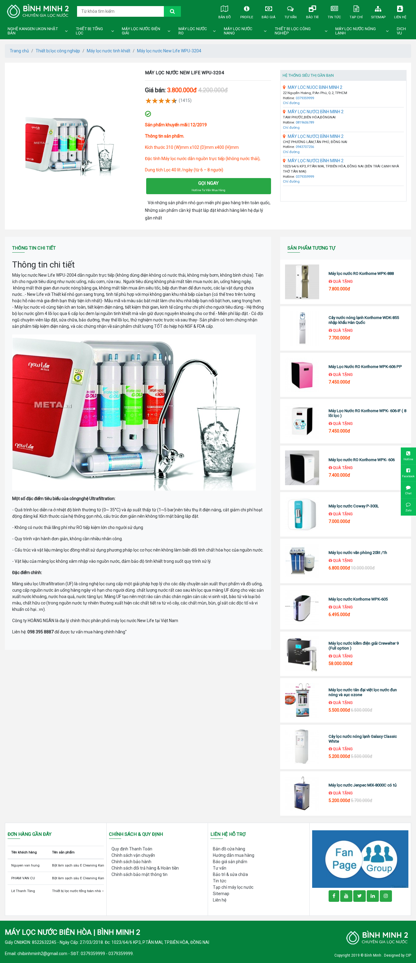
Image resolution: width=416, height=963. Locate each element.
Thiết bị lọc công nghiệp (293, 31)
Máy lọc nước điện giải (141, 31)
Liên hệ (400, 17)
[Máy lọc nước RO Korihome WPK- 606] (302, 467)
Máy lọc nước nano (238, 31)
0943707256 (305, 147)
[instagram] (386, 896)
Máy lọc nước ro (192, 31)
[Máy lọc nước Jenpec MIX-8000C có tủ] (302, 793)
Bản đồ (224, 17)
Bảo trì (312, 17)
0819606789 (305, 122)
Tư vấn (290, 17)
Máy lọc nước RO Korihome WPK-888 (361, 273)
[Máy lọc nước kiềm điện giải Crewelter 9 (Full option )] (302, 653)
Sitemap (378, 17)
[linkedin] (373, 896)
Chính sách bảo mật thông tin (139, 874)
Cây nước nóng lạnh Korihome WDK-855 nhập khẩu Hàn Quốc (364, 320)
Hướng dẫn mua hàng (233, 855)
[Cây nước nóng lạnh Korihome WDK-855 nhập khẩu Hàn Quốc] (302, 328)
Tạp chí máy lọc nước (233, 887)
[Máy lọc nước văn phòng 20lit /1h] (302, 561)
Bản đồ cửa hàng (229, 848)
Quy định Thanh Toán (131, 848)
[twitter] (359, 896)
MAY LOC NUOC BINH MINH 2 (315, 87)
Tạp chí (356, 17)
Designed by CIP (397, 955)
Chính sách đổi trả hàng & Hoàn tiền (145, 868)
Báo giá (268, 17)
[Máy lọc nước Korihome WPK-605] (302, 607)
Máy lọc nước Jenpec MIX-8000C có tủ (363, 785)
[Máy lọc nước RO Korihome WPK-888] (302, 281)
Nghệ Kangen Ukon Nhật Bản (33, 31)
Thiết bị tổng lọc (89, 31)
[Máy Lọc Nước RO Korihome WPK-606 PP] (302, 375)
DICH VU (401, 31)
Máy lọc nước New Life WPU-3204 (169, 50)
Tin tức (334, 17)
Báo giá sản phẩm (230, 861)
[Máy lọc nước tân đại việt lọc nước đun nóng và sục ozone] (302, 700)
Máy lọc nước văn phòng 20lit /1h (358, 552)
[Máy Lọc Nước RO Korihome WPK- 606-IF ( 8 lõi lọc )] (302, 421)
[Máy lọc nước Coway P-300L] (302, 514)
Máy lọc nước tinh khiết (108, 50)
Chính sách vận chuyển (133, 855)
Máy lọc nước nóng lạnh (355, 31)
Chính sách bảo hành (131, 861)
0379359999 (305, 98)
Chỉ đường (291, 103)
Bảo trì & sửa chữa (230, 874)
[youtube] (346, 896)
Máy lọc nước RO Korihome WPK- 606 (362, 459)
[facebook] (360, 858)
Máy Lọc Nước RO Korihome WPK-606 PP (365, 366)
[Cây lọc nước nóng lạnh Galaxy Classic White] (302, 747)
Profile (246, 17)
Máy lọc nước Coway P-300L (354, 506)
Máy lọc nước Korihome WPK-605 (358, 599)
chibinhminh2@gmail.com (42, 953)
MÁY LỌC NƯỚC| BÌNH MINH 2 (316, 111)
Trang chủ (19, 50)
